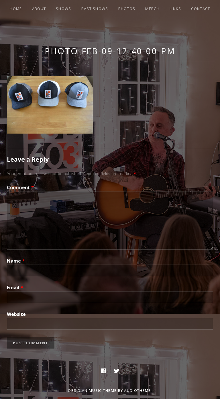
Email (15, 287)
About (39, 8)
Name (16, 261)
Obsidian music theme (92, 390)
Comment (20, 187)
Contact (200, 8)
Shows (63, 8)
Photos (126, 8)
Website (16, 314)
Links (175, 8)
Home (16, 8)
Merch (152, 8)
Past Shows (94, 8)
